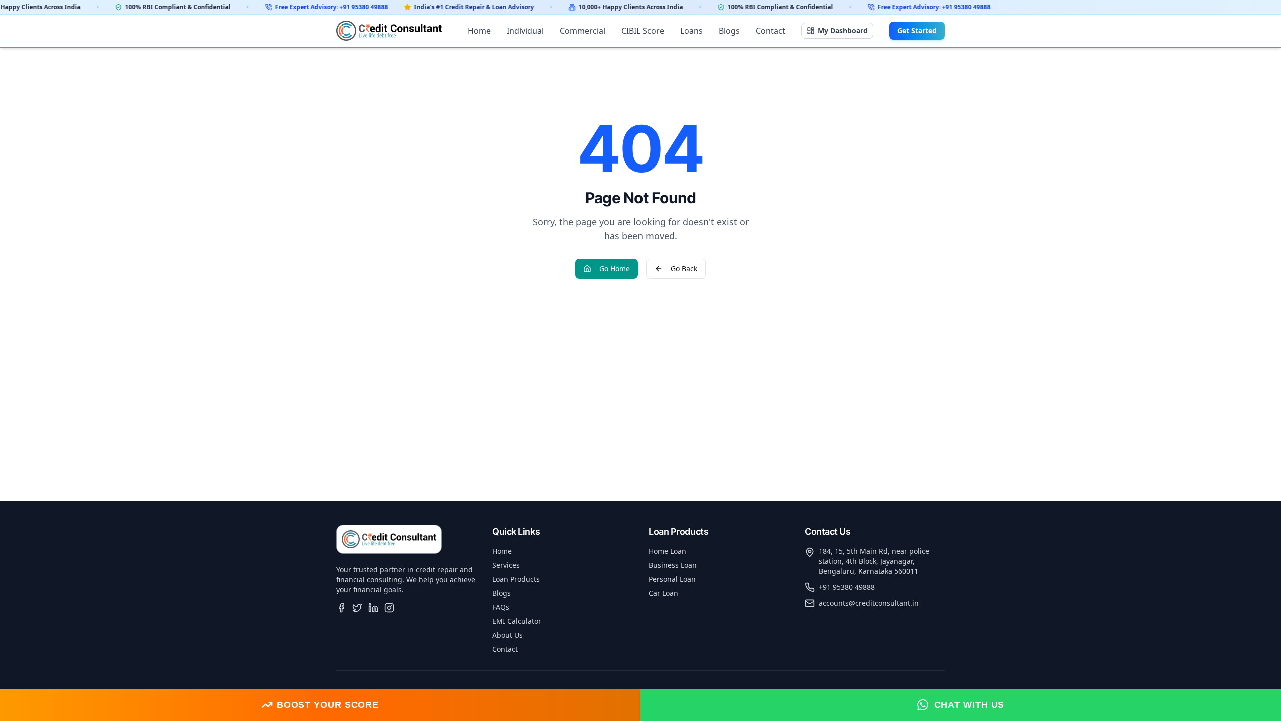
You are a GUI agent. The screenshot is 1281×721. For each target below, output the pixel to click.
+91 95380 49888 (847, 587)
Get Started (917, 30)
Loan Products (516, 579)
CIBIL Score (642, 30)
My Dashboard (843, 30)
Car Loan (663, 593)
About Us (507, 635)
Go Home (614, 268)
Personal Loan (672, 579)
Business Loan (673, 565)
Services (506, 565)
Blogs (729, 30)
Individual (525, 30)
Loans (691, 30)
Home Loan (667, 551)
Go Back (684, 268)
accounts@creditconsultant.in (869, 603)
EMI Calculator (516, 621)
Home (479, 30)
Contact (770, 30)
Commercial (582, 30)
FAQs (500, 607)
